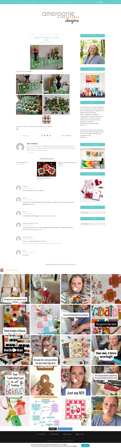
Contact (34, 2)
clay (36, 34)
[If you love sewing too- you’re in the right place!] (106, 350)
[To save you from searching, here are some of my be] (45, 350)
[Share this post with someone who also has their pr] (76, 289)
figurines (42, 34)
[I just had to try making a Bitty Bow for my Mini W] (15, 411)
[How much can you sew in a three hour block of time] (45, 289)
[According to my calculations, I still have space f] (45, 411)
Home (18, 2)
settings (75, 446)
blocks (32, 34)
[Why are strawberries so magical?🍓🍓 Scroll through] (76, 411)
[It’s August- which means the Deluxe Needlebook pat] (76, 350)
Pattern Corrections (65, 2)
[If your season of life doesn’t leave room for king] (106, 411)
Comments (26, 135)
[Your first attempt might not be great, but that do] (106, 319)
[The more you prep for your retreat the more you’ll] (15, 289)
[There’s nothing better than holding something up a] (15, 381)
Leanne (25, 186)
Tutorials (43, 2)
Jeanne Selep (27, 237)
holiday (48, 34)
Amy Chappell (67, 135)
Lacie (24, 250)
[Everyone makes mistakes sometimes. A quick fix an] (15, 350)
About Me (25, 2)
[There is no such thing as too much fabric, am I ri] (76, 381)
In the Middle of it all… (22, 162)
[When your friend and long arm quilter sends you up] (106, 289)
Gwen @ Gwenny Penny (30, 223)
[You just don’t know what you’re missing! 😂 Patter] (106, 381)
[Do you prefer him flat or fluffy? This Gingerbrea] (45, 381)
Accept (85, 445)
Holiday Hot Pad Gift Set (44, 178)
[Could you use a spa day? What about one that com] (45, 319)
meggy (25, 198)
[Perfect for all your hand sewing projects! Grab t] (15, 319)
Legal (51, 2)
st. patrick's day (57, 34)
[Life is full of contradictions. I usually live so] (76, 319)
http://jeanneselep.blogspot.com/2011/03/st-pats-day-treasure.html (42, 243)
